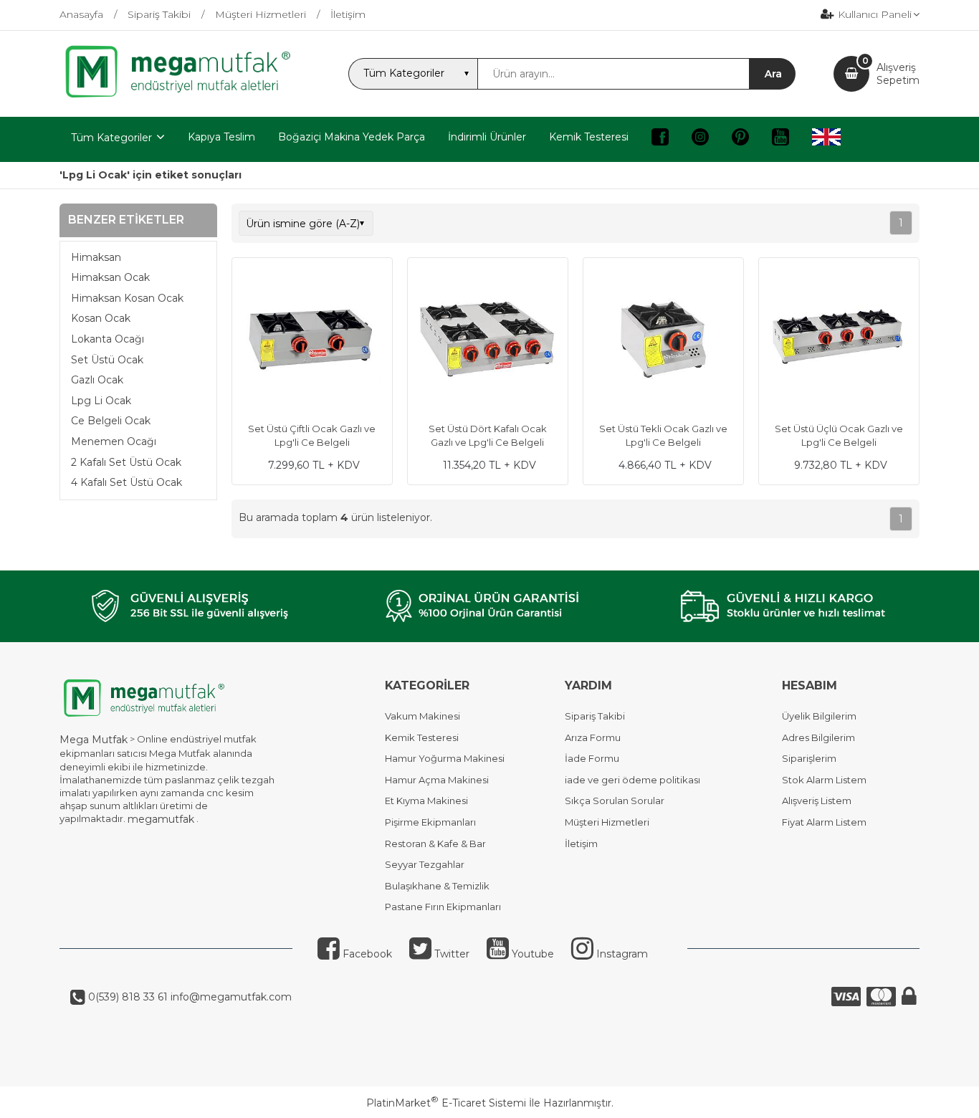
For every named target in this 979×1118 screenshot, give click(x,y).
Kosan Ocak (100, 318)
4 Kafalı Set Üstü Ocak (126, 482)
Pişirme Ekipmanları (430, 822)
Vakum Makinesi (422, 716)
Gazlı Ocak (97, 379)
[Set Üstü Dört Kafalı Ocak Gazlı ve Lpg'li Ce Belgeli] (488, 340)
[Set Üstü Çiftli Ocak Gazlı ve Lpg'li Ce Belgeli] (312, 340)
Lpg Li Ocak (101, 400)
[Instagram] (700, 139)
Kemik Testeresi (422, 737)
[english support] (826, 139)
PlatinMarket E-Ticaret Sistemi (446, 1102)
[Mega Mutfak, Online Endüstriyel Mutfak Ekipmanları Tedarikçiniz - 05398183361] (184, 96)
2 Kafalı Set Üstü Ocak (126, 462)
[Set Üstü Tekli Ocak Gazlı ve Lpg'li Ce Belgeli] (663, 340)
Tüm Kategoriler (111, 137)
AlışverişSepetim (898, 74)
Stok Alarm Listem (824, 779)
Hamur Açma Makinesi (437, 779)
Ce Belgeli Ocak (111, 420)
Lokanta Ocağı (107, 339)
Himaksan (96, 257)
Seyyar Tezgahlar (424, 864)
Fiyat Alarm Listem (824, 822)
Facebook (366, 953)
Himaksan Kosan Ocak (127, 298)
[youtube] (780, 139)
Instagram (620, 953)
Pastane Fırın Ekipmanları (443, 906)
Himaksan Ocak (110, 277)
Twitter (450, 953)
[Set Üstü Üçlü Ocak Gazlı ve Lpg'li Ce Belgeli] (839, 340)
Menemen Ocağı (113, 441)
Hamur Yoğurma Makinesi (445, 758)
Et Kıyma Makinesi (426, 800)
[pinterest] (740, 139)
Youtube (531, 953)
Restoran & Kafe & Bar (435, 843)
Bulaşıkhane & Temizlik (437, 886)
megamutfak (161, 819)
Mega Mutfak (93, 739)
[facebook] (660, 139)
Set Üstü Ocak (107, 359)
